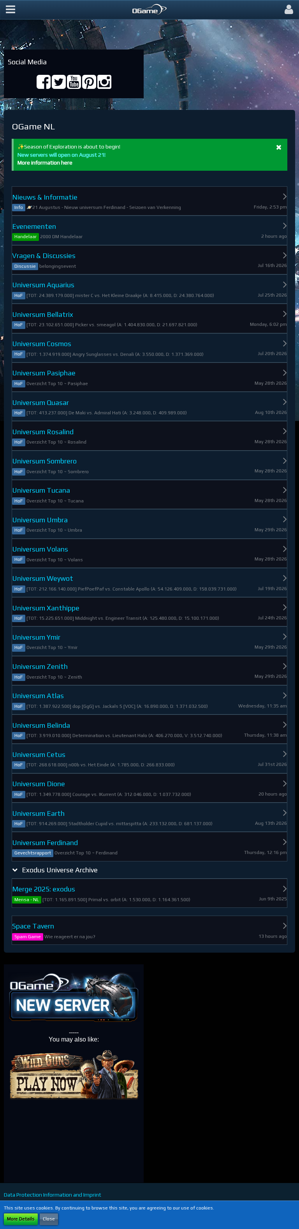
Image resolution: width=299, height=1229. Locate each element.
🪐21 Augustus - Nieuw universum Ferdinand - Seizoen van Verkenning (103, 207)
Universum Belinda (41, 725)
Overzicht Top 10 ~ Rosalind (56, 442)
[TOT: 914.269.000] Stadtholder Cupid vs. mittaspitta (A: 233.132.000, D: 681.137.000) (119, 823)
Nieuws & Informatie (44, 197)
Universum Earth (38, 813)
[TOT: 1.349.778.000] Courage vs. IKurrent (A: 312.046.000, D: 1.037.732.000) (108, 794)
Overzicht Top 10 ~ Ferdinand (86, 853)
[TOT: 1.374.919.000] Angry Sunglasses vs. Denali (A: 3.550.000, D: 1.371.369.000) (115, 354)
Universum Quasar (40, 402)
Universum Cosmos (41, 344)
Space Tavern (33, 926)
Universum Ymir (36, 637)
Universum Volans (40, 549)
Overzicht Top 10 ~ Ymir (51, 647)
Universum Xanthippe (45, 608)
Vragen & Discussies (44, 255)
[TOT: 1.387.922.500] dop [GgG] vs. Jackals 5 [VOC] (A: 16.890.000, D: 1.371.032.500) (117, 706)
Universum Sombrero (44, 461)
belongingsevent (57, 266)
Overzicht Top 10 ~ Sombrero (57, 471)
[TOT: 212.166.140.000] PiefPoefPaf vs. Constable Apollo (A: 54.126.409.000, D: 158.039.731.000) (131, 589)
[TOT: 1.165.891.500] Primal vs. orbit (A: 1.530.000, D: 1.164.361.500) (116, 899)
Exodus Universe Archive (60, 870)
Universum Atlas (38, 695)
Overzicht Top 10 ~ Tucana (55, 501)
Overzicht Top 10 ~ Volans (54, 559)
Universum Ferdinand (45, 842)
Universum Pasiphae (44, 373)
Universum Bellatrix (42, 314)
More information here (45, 162)
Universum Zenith (40, 666)
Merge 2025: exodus (43, 889)
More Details (21, 1219)
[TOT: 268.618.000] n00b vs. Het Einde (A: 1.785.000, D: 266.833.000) (100, 764)
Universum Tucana (41, 490)
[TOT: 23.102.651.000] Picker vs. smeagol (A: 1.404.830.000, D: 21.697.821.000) (111, 324)
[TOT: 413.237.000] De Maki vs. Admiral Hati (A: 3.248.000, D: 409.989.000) (106, 413)
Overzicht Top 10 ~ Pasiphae (57, 383)
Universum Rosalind (43, 432)
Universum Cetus (38, 754)
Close (49, 1219)
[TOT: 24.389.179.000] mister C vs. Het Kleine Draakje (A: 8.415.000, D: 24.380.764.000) (120, 295)
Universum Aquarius (43, 285)
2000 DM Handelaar (61, 236)
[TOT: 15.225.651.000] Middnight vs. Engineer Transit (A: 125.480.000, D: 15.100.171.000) (122, 618)
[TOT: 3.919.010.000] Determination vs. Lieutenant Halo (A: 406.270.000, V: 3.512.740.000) (124, 735)
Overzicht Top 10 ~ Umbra (54, 530)
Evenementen (34, 226)
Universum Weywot (42, 578)
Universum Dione (38, 784)
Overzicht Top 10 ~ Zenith (54, 677)
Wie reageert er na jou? (69, 936)
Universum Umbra (40, 520)
